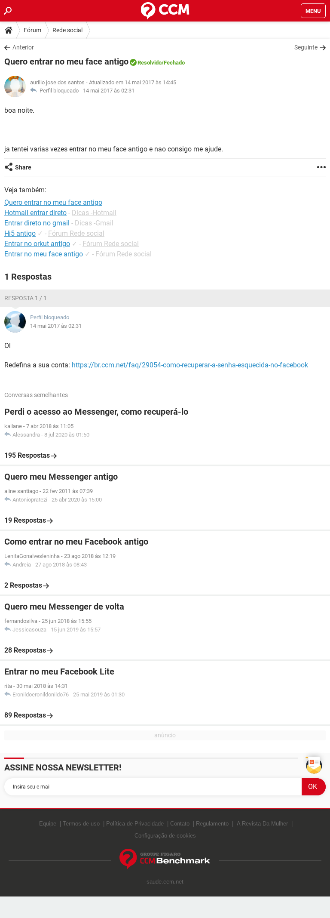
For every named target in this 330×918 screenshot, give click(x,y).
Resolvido (150, 62)
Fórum (32, 30)
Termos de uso (81, 823)
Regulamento (212, 823)
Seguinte (306, 47)
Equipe (47, 823)
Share (23, 167)
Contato (179, 823)
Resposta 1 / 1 (25, 298)
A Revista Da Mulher (262, 823)
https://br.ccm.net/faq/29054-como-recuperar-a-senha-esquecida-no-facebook (190, 365)
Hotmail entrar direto (35, 213)
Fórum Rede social (76, 233)
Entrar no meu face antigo (43, 254)
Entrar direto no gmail (37, 223)
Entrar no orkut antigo (37, 244)
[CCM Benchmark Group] (165, 859)
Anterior (23, 47)
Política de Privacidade (135, 823)
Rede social (67, 30)
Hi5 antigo (20, 233)
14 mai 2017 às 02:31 (108, 90)
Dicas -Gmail (94, 223)
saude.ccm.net (165, 881)
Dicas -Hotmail (94, 213)
